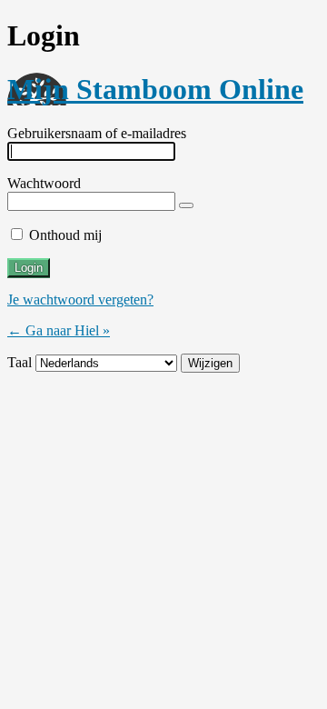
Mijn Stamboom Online (155, 89)
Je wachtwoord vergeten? (80, 299)
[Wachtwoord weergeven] (186, 205)
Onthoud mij (65, 235)
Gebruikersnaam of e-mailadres (96, 133)
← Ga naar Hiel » (58, 330)
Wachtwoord (44, 183)
